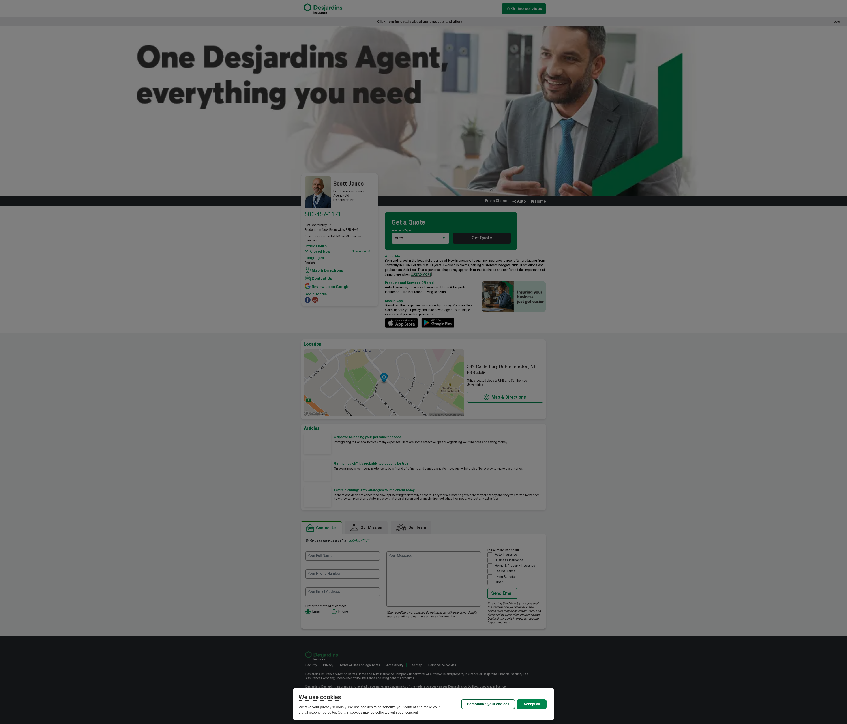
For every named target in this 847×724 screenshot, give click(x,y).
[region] (423, 704)
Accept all (531, 704)
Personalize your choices (488, 704)
